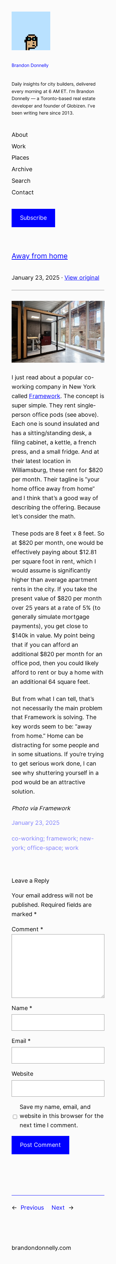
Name (22, 1008)
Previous (32, 1207)
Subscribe (33, 217)
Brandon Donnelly (30, 65)
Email (21, 1040)
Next (58, 1207)
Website (22, 1073)
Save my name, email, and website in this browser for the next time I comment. (61, 1116)
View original (81, 277)
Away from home (40, 256)
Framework (44, 396)
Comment (27, 929)
